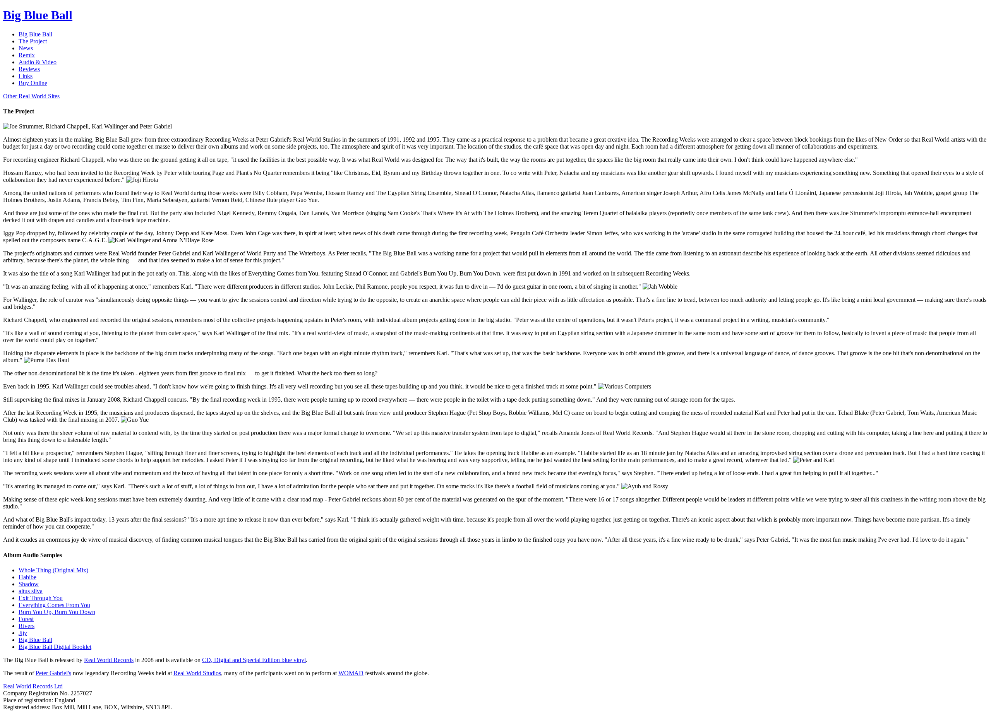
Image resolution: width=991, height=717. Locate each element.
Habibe (27, 577)
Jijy (23, 633)
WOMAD (350, 673)
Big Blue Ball (35, 640)
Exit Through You (41, 598)
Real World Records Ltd (33, 686)
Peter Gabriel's (53, 673)
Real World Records (109, 660)
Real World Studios (197, 673)
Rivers (26, 626)
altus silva (31, 591)
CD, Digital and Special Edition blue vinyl (254, 660)
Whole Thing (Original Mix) (53, 570)
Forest (26, 619)
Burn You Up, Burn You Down (57, 612)
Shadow (29, 584)
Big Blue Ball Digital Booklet (55, 646)
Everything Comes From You (54, 605)
